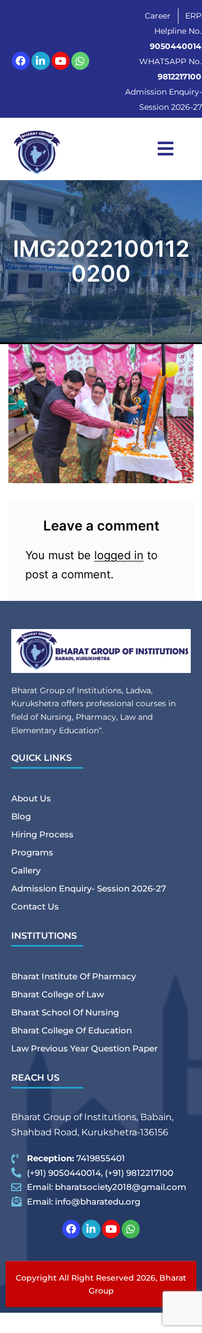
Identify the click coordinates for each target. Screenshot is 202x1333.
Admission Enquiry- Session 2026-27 (88, 888)
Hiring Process (42, 834)
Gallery (25, 870)
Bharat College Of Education (71, 1030)
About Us (31, 798)
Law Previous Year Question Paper (84, 1048)
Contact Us (35, 906)
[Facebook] (21, 61)
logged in (119, 555)
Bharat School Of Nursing (65, 1012)
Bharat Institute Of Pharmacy (73, 976)
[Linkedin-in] (40, 61)
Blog (21, 816)
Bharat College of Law (57, 994)
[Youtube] (61, 61)
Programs (32, 852)
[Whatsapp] (80, 61)
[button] (166, 148)
